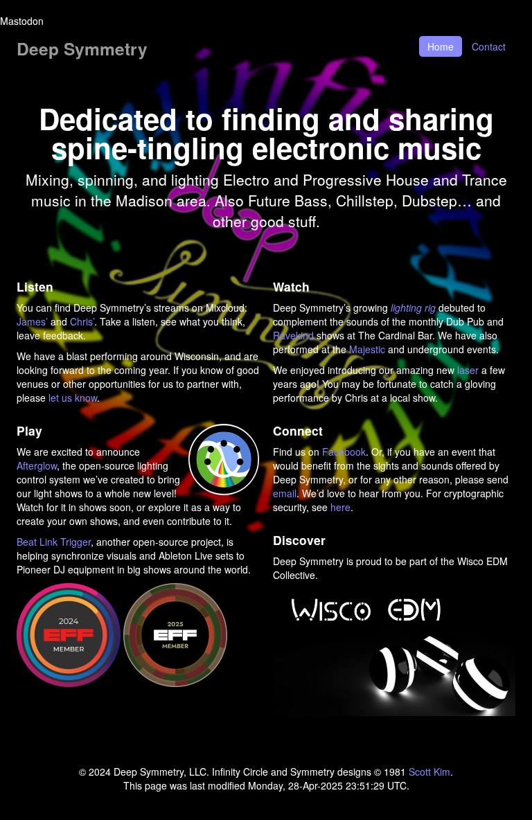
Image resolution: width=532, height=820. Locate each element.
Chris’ (82, 321)
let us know (72, 397)
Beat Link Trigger (54, 542)
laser (468, 370)
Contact (489, 46)
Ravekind (293, 335)
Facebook (344, 451)
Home (440, 46)
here (340, 507)
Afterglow (37, 465)
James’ (32, 321)
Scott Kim (429, 771)
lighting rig (413, 307)
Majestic (367, 349)
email (284, 493)
